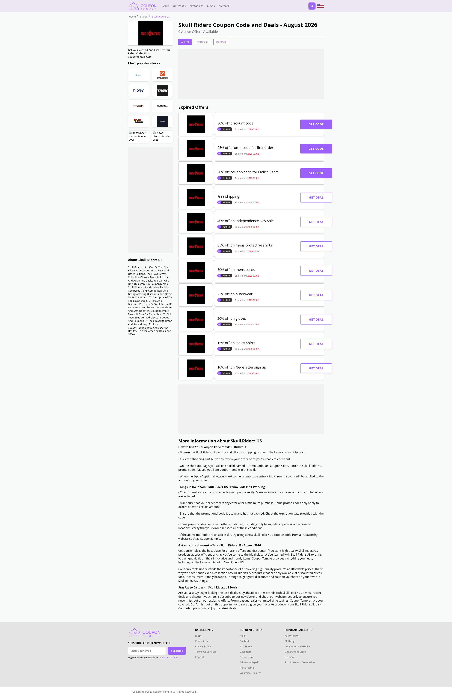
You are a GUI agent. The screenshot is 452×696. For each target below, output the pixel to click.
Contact (224, 6)
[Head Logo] (142, 6)
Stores (144, 16)
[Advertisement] (150, 200)
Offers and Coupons (169, 657)
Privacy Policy (203, 646)
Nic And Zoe (247, 657)
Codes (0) (202, 42)
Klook (243, 635)
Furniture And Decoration (300, 662)
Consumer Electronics (297, 646)
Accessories (291, 635)
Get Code (316, 124)
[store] (138, 75)
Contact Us (201, 641)
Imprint (199, 657)
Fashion (289, 657)
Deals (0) (221, 42)
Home (165, 6)
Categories (196, 6)
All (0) (185, 42)
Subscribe (177, 650)
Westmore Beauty (250, 673)
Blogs (211, 6)
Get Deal (316, 197)
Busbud (244, 641)
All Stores (179, 6)
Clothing (290, 641)
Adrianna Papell (249, 662)
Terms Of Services (205, 651)
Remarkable (247, 667)
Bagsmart (245, 651)
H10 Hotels (246, 646)
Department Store (295, 651)
